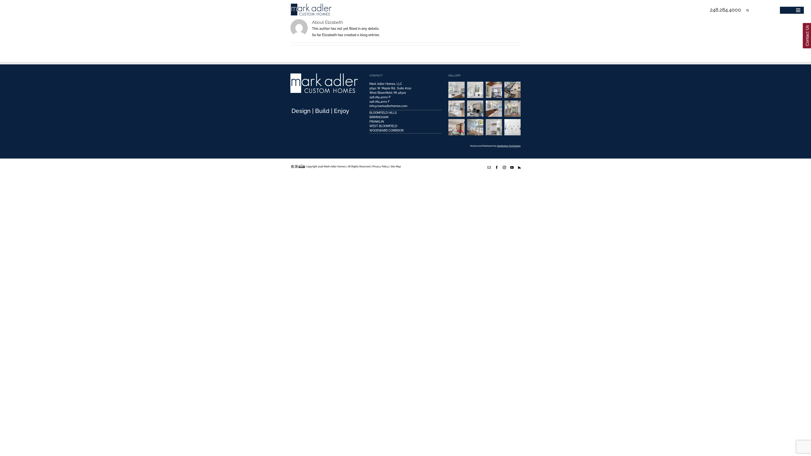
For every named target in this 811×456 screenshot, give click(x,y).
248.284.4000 (378, 97)
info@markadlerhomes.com (388, 106)
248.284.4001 (378, 101)
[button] (747, 10)
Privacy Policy (380, 166)
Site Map (396, 166)
